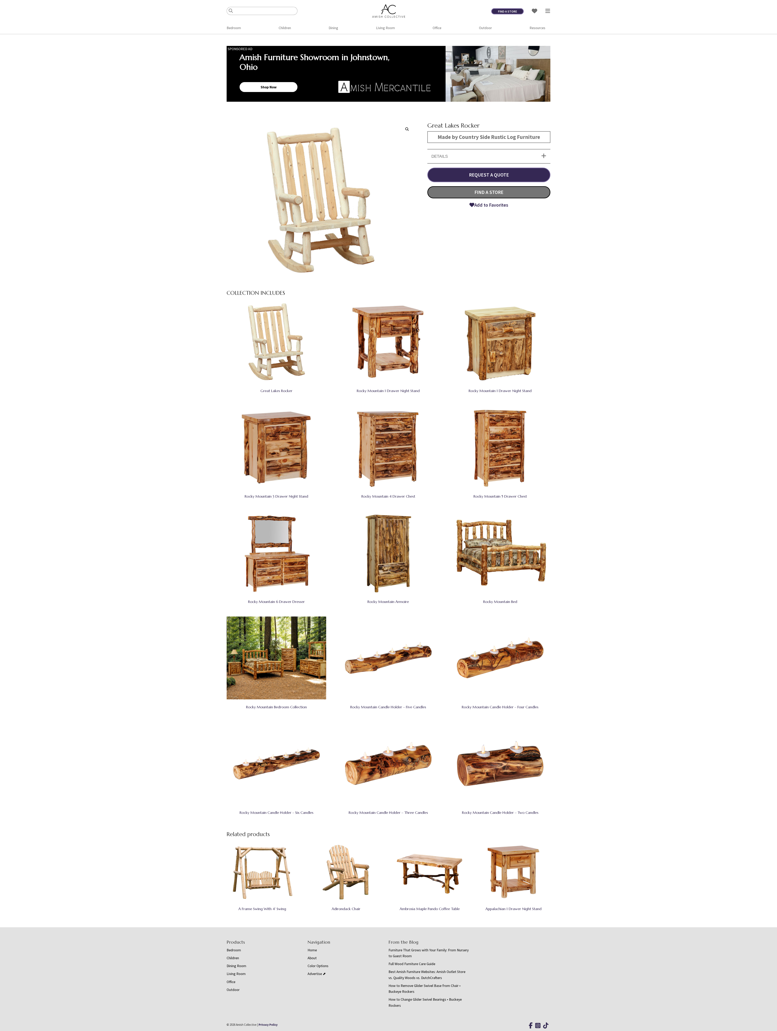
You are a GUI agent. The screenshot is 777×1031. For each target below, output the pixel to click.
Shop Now (269, 87)
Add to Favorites (491, 204)
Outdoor (485, 27)
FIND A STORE (507, 11)
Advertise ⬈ (317, 973)
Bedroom (234, 27)
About (312, 958)
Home (312, 950)
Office (437, 27)
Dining (333, 27)
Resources (537, 27)
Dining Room (236, 965)
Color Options (318, 965)
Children (285, 27)
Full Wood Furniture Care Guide (411, 963)
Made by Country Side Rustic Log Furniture (489, 136)
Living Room (385, 27)
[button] (407, 129)
